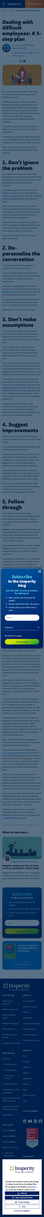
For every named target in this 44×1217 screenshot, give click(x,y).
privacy (19, 636)
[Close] (39, 571)
